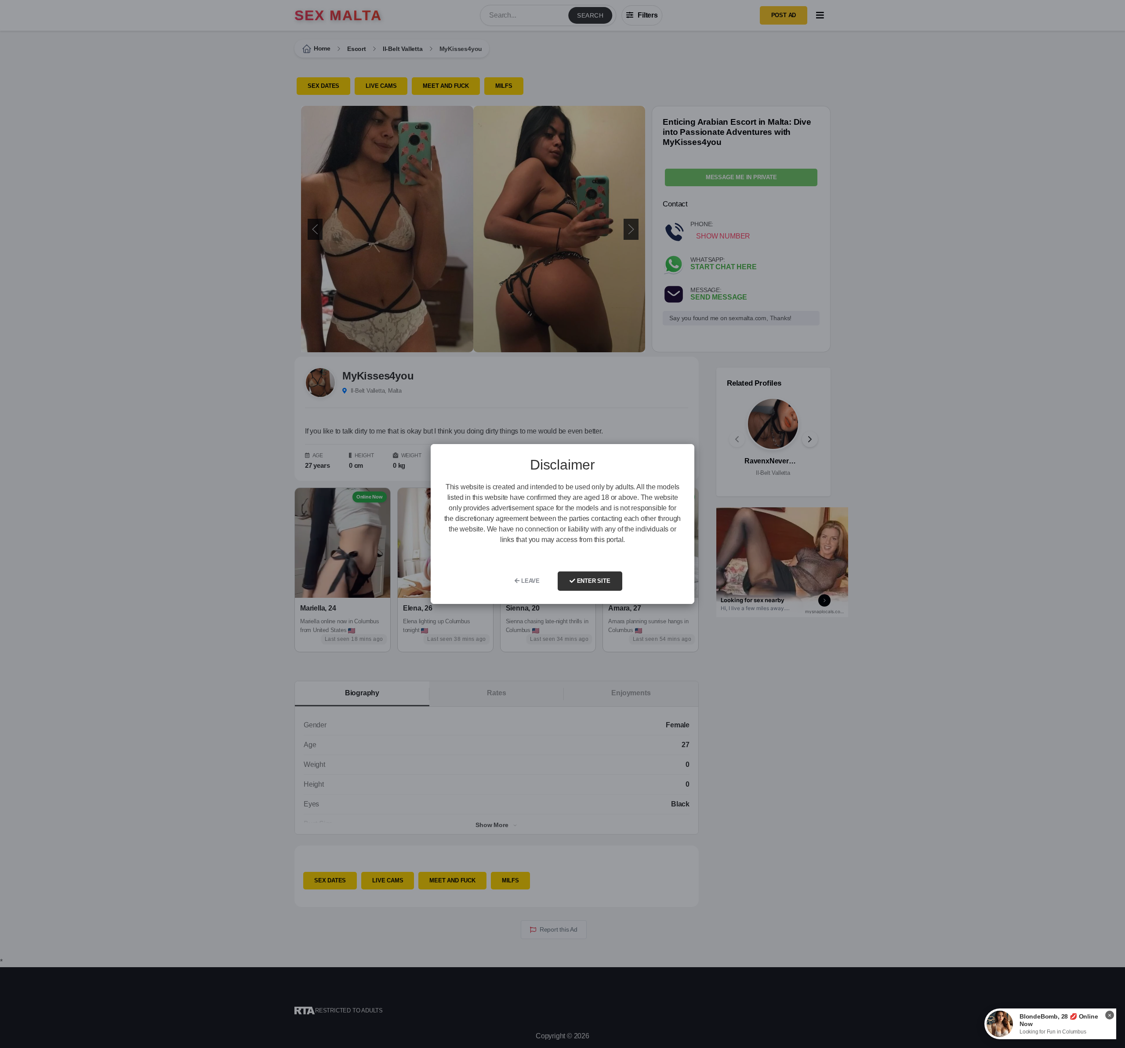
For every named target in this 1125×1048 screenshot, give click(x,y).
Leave (529, 581)
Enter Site (592, 581)
